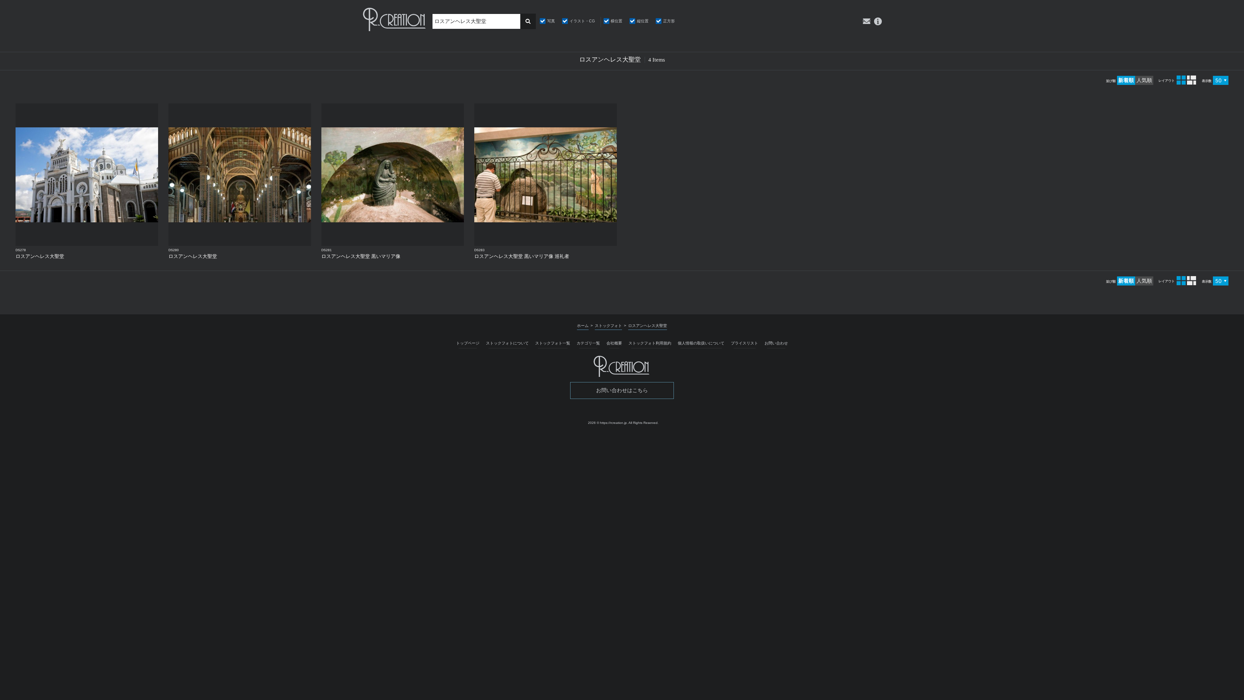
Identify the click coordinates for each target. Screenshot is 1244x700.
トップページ (467, 343)
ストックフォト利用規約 (649, 343)
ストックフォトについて (507, 343)
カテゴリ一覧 (588, 343)
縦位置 (643, 21)
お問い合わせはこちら (622, 390)
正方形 (669, 21)
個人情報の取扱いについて (701, 343)
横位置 (616, 21)
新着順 (1126, 80)
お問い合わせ (776, 343)
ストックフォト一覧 (552, 343)
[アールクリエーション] (395, 19)
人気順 (1144, 80)
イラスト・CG (582, 21)
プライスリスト (744, 343)
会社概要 (614, 343)
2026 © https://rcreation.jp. (608, 423)
